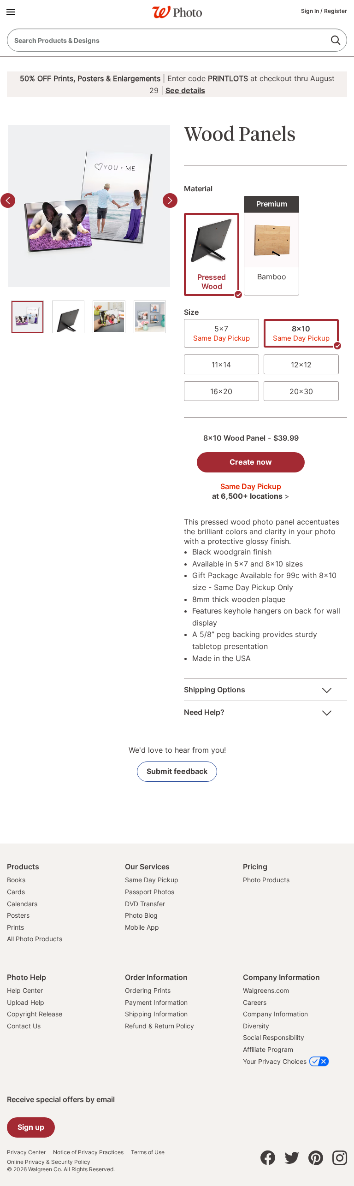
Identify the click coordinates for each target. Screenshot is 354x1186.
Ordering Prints (148, 990)
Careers (254, 1002)
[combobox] (177, 40)
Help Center (25, 990)
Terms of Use (148, 1152)
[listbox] (265, 249)
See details (185, 90)
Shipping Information (156, 1014)
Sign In (310, 10)
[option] (27, 317)
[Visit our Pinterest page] (315, 1160)
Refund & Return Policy (159, 1026)
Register (335, 10)
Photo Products (266, 880)
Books (16, 880)
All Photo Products (34, 939)
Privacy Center (26, 1152)
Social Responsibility (273, 1037)
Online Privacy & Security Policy (48, 1162)
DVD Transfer (145, 904)
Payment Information (156, 1002)
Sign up (31, 1127)
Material (198, 188)
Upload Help (25, 1002)
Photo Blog (141, 915)
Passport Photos (149, 892)
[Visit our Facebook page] (267, 1160)
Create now (251, 461)
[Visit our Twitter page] (291, 1160)
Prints (15, 927)
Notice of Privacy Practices (88, 1152)
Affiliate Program (268, 1049)
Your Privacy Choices (275, 1061)
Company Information (275, 1014)
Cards (16, 892)
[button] (12, 11)
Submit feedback (177, 771)
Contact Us (24, 1026)
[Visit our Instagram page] (339, 1160)
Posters (18, 915)
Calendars (22, 904)
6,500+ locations (254, 496)
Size (191, 312)
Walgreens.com (266, 990)
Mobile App (142, 927)
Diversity (256, 1026)
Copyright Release (34, 1014)
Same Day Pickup (151, 880)
